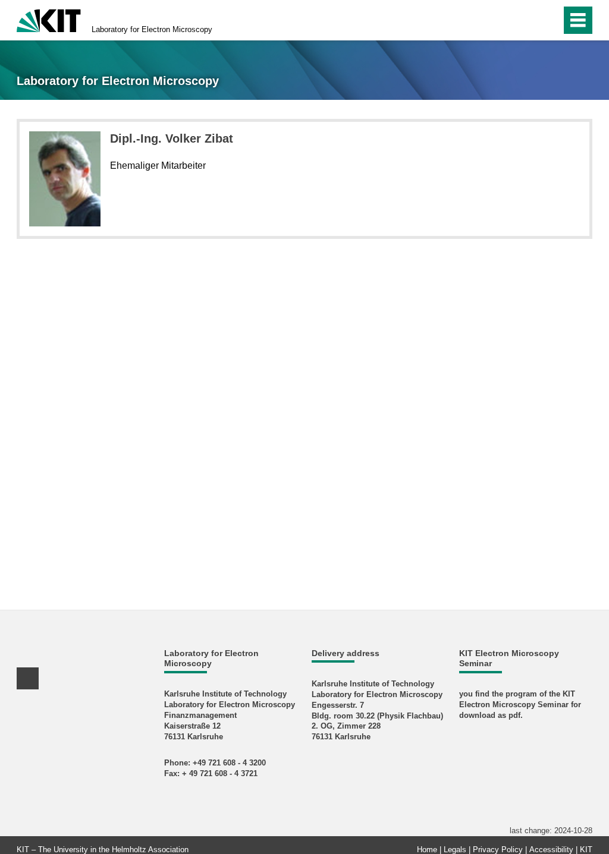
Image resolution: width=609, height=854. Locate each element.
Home (427, 849)
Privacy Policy (498, 849)
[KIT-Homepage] (49, 19)
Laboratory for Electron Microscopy (152, 29)
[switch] (526, 20)
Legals (455, 849)
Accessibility (551, 849)
